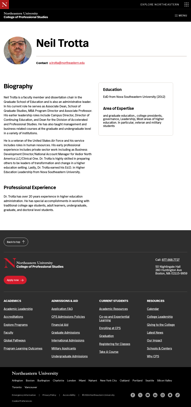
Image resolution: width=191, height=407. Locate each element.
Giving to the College (161, 325)
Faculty (8, 332)
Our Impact (154, 340)
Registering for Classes (114, 344)
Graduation (106, 336)
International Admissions (67, 340)
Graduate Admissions (65, 332)
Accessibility (69, 395)
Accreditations (13, 317)
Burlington (43, 380)
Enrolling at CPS (110, 328)
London (71, 380)
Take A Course (108, 352)
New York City (108, 380)
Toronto (17, 387)
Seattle (149, 380)
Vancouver (31, 387)
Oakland (124, 380)
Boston (30, 380)
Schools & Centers (159, 348)
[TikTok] (177, 395)
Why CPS (153, 356)
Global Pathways (15, 340)
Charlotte (58, 380)
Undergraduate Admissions (69, 356)
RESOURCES (155, 301)
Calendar (153, 309)
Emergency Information (24, 395)
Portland (137, 380)
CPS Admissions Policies (68, 317)
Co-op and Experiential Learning (114, 318)
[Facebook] (133, 395)
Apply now (13, 280)
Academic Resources (113, 309)
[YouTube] (147, 395)
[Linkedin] (155, 395)
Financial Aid (59, 325)
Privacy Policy (49, 395)
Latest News (155, 332)
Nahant (93, 380)
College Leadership (160, 317)
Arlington (17, 380)
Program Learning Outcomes (23, 348)
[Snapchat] (170, 395)
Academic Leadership (18, 309)
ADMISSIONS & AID (64, 301)
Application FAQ (62, 309)
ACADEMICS (12, 301)
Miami (82, 380)
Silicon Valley (164, 380)
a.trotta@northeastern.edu (67, 63)
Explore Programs (16, 325)
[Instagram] (162, 395)
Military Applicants (63, 348)
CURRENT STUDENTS (113, 301)
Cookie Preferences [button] (22, 401)
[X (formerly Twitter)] (140, 395)
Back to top (14, 242)
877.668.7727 (171, 260)
